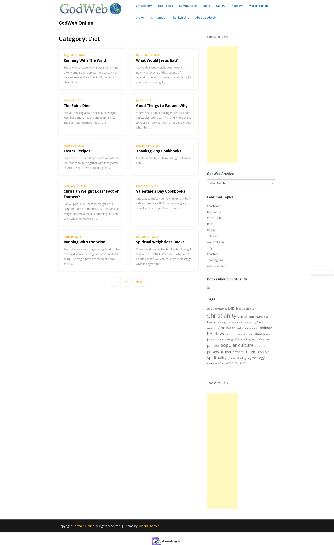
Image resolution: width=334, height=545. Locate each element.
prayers (238, 352)
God (221, 327)
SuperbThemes (148, 526)
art (209, 308)
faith (239, 322)
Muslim (263, 339)
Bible (206, 6)
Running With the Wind (84, 241)
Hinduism (254, 328)
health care (242, 328)
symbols (232, 358)
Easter (212, 322)
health (230, 328)
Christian (250, 308)
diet (265, 316)
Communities (188, 6)
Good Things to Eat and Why (161, 105)
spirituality (217, 357)
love (220, 339)
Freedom (212, 328)
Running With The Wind (85, 60)
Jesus (267, 334)
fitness (261, 322)
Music (255, 339)
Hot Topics (165, 6)
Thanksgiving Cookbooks (158, 150)
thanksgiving (244, 358)
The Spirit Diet (77, 105)
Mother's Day (243, 339)
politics (213, 345)
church (259, 316)
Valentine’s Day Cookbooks (160, 191)
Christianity (144, 6)
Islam (257, 334)
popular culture (237, 345)
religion (251, 351)
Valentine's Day (215, 363)
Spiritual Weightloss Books (160, 241)
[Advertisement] (222, 104)
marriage (229, 339)
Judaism (212, 339)
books (242, 309)
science (264, 352)
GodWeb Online (76, 23)
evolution (231, 322)
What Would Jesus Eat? (157, 60)
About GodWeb (205, 17)
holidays (237, 6)
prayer (140, 17)
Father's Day (249, 322)
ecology (221, 322)
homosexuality (233, 334)
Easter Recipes (77, 150)
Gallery (221, 6)
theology (258, 358)
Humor (247, 334)
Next (139, 282)
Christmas (158, 17)
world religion (258, 6)
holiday (266, 328)
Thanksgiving (180, 17)
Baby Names (220, 308)
